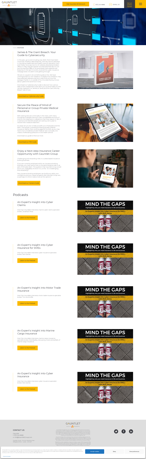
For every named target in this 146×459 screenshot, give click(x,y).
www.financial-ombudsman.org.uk (83, 440)
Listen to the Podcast (29, 218)
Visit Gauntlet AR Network (77, 4)
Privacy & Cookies (6, 456)
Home (14, 47)
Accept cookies (94, 451)
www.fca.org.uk (86, 445)
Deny (114, 451)
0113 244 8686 (18, 435)
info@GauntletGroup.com (23, 437)
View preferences (134, 451)
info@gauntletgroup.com (73, 438)
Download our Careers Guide (28, 183)
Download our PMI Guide (27, 142)
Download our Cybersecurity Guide (30, 96)
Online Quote (131, 5)
